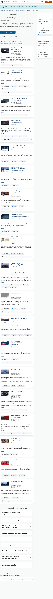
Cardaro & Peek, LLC (42, 48)
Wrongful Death (22, 272)
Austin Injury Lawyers (20, 579)
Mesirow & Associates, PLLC (43, 25)
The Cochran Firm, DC (42, 32)
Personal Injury (15, 272)
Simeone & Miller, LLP (42, 39)
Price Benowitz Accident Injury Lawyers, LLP (45, 17)
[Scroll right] (32, 579)
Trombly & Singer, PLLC (42, 19)
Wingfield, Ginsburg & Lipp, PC (44, 21)
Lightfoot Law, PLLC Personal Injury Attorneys (45, 28)
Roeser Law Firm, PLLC (42, 56)
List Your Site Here (8, 32)
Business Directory (25, 1)
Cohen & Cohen (41, 34)
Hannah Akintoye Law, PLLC (43, 30)
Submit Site (48, 1)
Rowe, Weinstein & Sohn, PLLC (44, 50)
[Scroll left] (2, 579)
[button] (41, 2)
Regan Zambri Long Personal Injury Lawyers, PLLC (45, 41)
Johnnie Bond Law (41, 23)
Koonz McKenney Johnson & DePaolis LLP (45, 43)
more (2, 62)
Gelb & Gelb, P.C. (41, 45)
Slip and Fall (14, 274)
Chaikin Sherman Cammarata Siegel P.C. (45, 37)
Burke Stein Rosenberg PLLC (43, 54)
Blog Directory (15, 1)
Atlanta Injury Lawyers (8, 579)
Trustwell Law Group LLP (43, 52)
